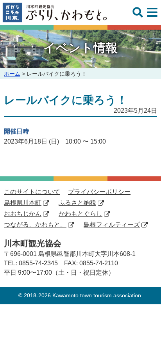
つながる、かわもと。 (35, 224)
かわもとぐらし (80, 213)
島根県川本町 (22, 202)
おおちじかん (22, 213)
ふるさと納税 (77, 202)
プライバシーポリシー (99, 191)
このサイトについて (32, 191)
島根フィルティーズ (112, 224)
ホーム (12, 74)
